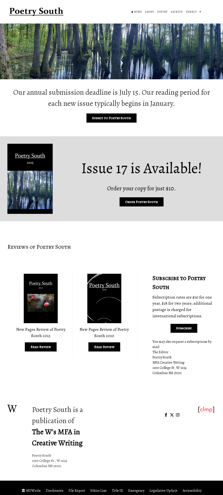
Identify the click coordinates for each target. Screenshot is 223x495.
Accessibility (192, 490)
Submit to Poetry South (111, 118)
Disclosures (54, 490)
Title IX (117, 490)
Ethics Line (98, 490)
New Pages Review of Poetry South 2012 (41, 332)
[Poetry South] (36, 11)
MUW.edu (33, 490)
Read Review (40, 347)
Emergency (136, 490)
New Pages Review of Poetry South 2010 (104, 332)
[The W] (12, 408)
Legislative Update (163, 490)
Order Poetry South (141, 201)
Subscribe (184, 328)
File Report (77, 490)
